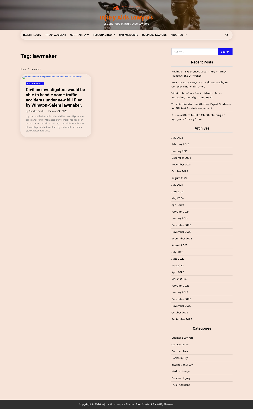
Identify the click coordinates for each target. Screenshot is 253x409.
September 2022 (181, 319)
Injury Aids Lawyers (126, 17)
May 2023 (177, 265)
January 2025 (179, 151)
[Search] (227, 35)
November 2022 (181, 305)
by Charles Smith (35, 111)
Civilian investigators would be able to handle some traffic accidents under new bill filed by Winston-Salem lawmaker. (55, 97)
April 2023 (177, 272)
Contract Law (79, 34)
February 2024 (180, 211)
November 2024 (181, 164)
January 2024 (179, 218)
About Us (177, 34)
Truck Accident (55, 34)
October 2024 (179, 171)
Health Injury (32, 34)
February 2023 (180, 285)
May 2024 (177, 198)
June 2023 (177, 258)
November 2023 (181, 231)
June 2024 (177, 191)
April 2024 (177, 204)
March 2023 (179, 278)
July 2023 (177, 252)
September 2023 (181, 238)
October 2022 (179, 312)
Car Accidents (128, 34)
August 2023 (179, 245)
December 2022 (181, 299)
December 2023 (181, 225)
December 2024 (181, 157)
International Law (182, 364)
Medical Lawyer (180, 371)
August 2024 (179, 178)
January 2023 (179, 292)
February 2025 (180, 144)
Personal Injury (104, 34)
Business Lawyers (154, 34)
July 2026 (177, 137)
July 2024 (177, 184)
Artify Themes (164, 404)
